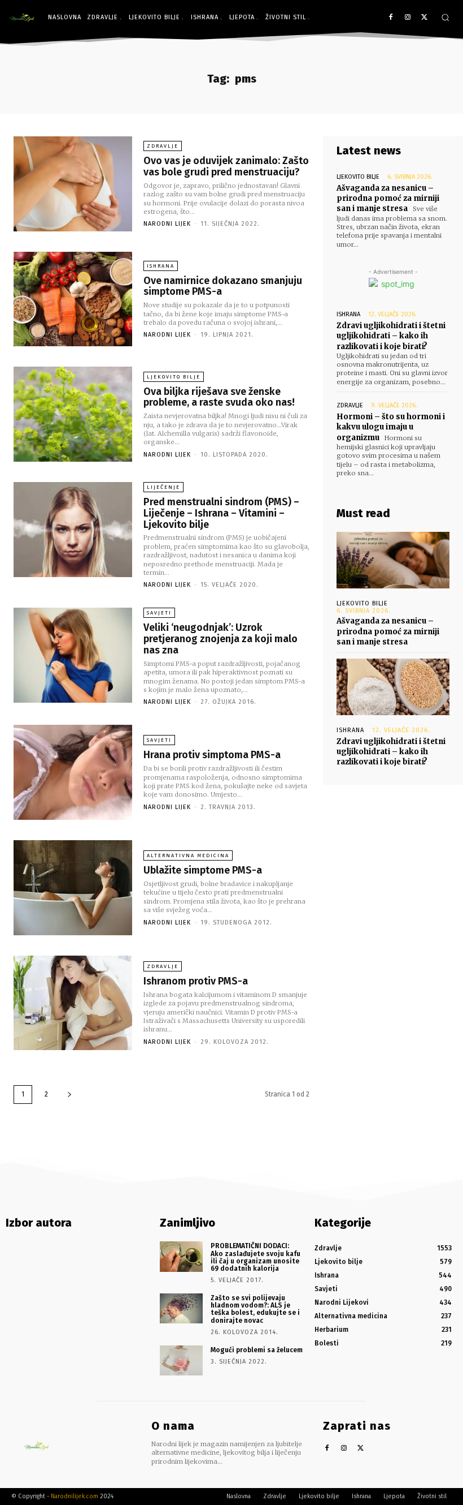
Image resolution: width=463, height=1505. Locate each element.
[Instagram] (407, 18)
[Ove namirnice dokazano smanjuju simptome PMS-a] (73, 299)
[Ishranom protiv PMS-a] (73, 1003)
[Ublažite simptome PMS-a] (73, 887)
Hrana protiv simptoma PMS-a (212, 755)
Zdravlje (162, 146)
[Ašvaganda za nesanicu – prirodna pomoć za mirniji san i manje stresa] (393, 560)
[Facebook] (391, 18)
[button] (445, 17)
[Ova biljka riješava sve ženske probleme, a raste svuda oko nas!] (73, 414)
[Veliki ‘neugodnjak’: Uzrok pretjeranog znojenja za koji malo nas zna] (73, 655)
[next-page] (69, 1094)
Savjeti (159, 613)
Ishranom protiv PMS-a (195, 981)
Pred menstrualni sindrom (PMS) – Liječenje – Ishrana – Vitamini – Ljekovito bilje (221, 513)
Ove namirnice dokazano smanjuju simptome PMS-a (222, 286)
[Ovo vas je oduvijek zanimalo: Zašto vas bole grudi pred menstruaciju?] (73, 183)
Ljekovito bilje (173, 377)
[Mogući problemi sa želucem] (181, 1360)
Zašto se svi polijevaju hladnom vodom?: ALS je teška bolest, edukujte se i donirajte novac (255, 1309)
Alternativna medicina (188, 855)
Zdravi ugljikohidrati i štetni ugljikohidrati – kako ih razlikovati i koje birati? (391, 336)
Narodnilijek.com (74, 1496)
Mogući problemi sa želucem (257, 1350)
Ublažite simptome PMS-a (202, 870)
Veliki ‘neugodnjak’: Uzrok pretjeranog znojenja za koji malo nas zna (220, 638)
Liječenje (163, 487)
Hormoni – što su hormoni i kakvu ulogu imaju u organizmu (391, 427)
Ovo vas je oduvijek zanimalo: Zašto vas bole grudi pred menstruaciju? (226, 166)
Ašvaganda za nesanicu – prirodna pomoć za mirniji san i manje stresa (388, 198)
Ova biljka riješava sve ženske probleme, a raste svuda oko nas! (219, 397)
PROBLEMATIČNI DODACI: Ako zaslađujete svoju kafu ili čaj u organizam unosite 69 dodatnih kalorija (255, 1257)
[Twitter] (424, 18)
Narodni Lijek (167, 223)
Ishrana (160, 266)
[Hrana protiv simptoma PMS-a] (73, 772)
